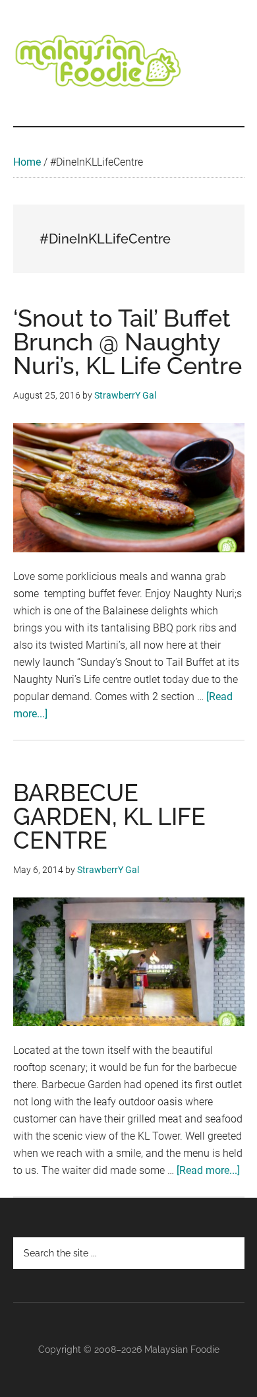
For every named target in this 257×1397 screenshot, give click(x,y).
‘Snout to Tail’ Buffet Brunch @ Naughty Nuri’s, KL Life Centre (127, 341)
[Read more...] (208, 1170)
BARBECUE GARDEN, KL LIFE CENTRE (109, 816)
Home (27, 162)
